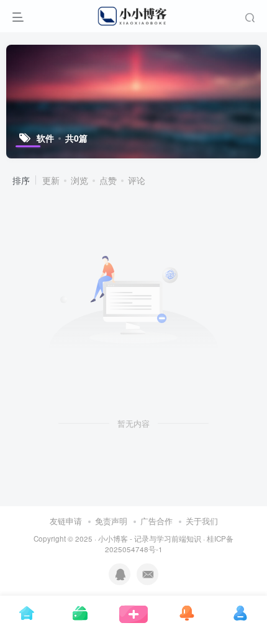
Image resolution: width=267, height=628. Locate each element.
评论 (136, 180)
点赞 (108, 180)
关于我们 (202, 521)
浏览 (79, 180)
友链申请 (66, 521)
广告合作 (156, 521)
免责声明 (111, 521)
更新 (51, 180)
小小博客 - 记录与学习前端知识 (149, 539)
